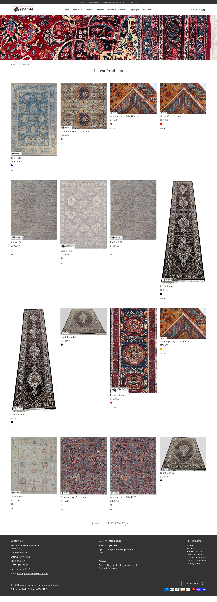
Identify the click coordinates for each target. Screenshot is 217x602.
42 (128, 523)
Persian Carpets (195, 551)
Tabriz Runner (167, 286)
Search (190, 548)
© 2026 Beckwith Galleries (23, 585)
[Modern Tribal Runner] (183, 98)
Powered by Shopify (48, 585)
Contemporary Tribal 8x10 (73, 497)
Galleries (99, 10)
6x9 (12, 170)
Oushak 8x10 (17, 496)
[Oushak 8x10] (34, 465)
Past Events (147, 10)
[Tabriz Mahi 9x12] (83, 321)
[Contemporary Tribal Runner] (83, 106)
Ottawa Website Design (22, 589)
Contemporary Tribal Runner (75, 131)
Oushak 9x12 (66, 250)
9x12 (12, 254)
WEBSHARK (41, 589)
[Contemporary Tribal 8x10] (83, 466)
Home (67, 10)
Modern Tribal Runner (171, 116)
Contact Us (122, 10)
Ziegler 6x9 (16, 157)
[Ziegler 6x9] (34, 119)
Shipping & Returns (196, 557)
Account (191, 10)
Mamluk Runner (118, 395)
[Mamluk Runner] (133, 350)
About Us (110, 10)
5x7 (161, 485)
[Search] (185, 10)
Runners (63, 144)
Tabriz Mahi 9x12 (68, 337)
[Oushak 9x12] (83, 214)
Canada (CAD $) (193, 583)
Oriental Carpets (195, 554)
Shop (75, 10)
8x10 (61, 263)
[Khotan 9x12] (34, 210)
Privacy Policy (193, 563)
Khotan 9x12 (17, 242)
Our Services (86, 10)
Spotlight (135, 10)
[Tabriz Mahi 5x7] (183, 454)
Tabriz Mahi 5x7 (167, 472)
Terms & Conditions (196, 560)
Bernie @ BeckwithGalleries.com (32, 573)
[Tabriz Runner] (183, 232)
